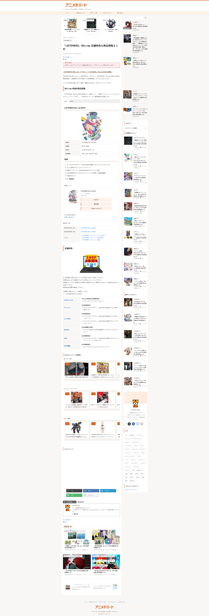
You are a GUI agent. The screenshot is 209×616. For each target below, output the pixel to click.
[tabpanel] (72, 26)
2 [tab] (86, 34)
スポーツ (143, 452)
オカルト (127, 442)
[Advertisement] (91, 469)
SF (142, 147)
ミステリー (141, 182)
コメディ (137, 182)
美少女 (131, 477)
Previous (64, 25)
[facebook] (75, 514)
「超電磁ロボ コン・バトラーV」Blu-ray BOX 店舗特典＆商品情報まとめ (139, 194)
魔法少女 (132, 480)
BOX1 (66, 217)
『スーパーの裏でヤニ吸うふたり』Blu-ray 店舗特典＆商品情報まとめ (139, 367)
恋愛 (131, 473)
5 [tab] (91, 34)
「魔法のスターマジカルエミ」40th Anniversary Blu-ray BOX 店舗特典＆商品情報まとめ (140, 160)
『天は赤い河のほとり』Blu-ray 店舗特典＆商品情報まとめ (140, 26)
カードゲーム (135, 442)
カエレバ (88, 193)
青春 (138, 273)
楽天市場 (96, 204)
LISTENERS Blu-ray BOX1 (88, 191)
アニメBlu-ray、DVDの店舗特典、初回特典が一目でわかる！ (104, 611)
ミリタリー (137, 149)
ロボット (144, 197)
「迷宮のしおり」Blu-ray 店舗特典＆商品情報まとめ (139, 268)
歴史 (141, 212)
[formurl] (137, 423)
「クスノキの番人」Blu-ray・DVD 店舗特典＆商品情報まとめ (139, 283)
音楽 (66, 59)
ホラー (126, 463)
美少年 (137, 477)
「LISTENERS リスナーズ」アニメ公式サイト (94, 235)
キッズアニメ (128, 445)
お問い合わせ (120, 13)
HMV (65, 338)
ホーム (67, 13)
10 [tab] (99, 34)
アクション (143, 340)
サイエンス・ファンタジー (138, 449)
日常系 (136, 473)
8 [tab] (96, 34)
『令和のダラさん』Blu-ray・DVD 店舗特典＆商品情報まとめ (139, 382)
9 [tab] (97, 34)
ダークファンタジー (130, 456)
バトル (126, 459)
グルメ (142, 445)
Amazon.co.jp (68, 300)
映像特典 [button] (71, 179)
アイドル (139, 435)
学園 (126, 473)
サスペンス (128, 452)
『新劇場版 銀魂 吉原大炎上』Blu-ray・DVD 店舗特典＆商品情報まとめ (140, 207)
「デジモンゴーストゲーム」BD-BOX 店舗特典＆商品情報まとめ (139, 177)
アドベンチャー (137, 438)
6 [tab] (92, 34)
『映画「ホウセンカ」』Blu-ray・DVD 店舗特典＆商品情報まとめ (139, 222)
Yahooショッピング (96, 208)
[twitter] (73, 514)
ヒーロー (133, 459)
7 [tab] (94, 34)
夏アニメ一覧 (94, 13)
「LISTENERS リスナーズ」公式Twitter (92, 237)
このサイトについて (107, 13)
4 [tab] (89, 34)
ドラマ (143, 226)
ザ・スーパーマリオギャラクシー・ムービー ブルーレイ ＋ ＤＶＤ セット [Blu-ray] (102, 377)
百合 (126, 477)
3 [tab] (88, 34)
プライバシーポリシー (130, 490)
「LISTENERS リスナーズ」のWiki (90, 240)
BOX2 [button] (71, 101)
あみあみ (66, 329)
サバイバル (136, 452)
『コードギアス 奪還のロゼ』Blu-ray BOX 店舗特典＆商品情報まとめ (139, 352)
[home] (77, 514)
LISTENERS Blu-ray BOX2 (88, 231)
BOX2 (71, 217)
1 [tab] (84, 34)
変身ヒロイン (138, 167)
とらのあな (67, 318)
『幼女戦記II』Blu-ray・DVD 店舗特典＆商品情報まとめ (140, 303)
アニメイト (67, 307)
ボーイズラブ (134, 463)
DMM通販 (67, 346)
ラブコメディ (136, 466)
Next (118, 25)
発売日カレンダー (80, 13)
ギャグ (138, 212)
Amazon (96, 199)
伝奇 (133, 470)
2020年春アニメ (68, 57)
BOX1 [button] (65, 101)
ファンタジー (136, 342)
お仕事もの (132, 435)
